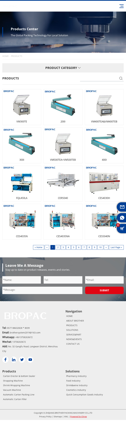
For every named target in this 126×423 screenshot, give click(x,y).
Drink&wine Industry (76, 385)
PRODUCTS (71, 325)
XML (66, 416)
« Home (38, 247)
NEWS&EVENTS (74, 339)
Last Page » (116, 247)
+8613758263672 (24, 337)
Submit (104, 290)
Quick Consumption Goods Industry (84, 394)
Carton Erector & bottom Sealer (19, 376)
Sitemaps (58, 416)
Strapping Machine (13, 380)
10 (100, 247)
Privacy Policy (45, 416)
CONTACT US (73, 343)
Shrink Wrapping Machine (16, 385)
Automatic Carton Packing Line (18, 394)
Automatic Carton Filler (15, 399)
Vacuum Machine (12, 389)
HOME (5, 56)
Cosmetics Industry (76, 389)
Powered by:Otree (78, 416)
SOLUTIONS (72, 329)
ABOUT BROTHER (75, 320)
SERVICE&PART (73, 334)
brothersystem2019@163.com (25, 332)
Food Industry (73, 380)
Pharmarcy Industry (76, 376)
